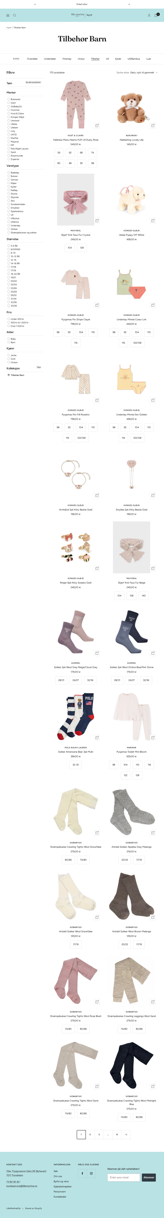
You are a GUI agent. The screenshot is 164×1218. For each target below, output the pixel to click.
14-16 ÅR (15, 263)
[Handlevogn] (156, 15)
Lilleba (13, 124)
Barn (12, 342)
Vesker (14, 229)
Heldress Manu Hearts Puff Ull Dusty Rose (75, 139)
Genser (14, 179)
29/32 (13, 295)
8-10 (13, 253)
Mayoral (14, 141)
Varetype (13, 165)
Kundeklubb (60, 1196)
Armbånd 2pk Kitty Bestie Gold (75, 509)
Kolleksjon (13, 368)
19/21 (13, 277)
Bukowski (15, 99)
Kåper (13, 183)
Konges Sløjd (17, 117)
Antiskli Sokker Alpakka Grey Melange (132, 846)
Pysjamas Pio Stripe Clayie (76, 319)
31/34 (13, 298)
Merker (11, 92)
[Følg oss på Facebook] (82, 1173)
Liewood (14, 120)
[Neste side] (126, 1134)
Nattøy (14, 190)
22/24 (13, 284)
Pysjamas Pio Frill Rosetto (76, 414)
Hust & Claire (17, 113)
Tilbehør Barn (17, 375)
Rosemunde (16, 155)
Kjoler (118, 58)
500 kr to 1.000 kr (19, 322)
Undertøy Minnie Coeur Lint (131, 319)
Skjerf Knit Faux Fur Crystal (75, 234)
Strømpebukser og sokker (23, 232)
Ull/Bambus (134, 58)
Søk (56, 1171)
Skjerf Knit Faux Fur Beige (131, 582)
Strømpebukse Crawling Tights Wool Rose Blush (75, 1016)
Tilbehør (95, 58)
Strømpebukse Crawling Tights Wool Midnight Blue (131, 1102)
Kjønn (10, 348)
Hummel (14, 110)
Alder (10, 332)
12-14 (13, 260)
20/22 (13, 281)
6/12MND (15, 249)
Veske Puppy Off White (131, 234)
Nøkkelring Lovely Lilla (132, 139)
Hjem (9, 27)
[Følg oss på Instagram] (91, 1173)
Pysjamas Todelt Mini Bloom (132, 751)
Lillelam (14, 127)
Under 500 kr (17, 319)
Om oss (58, 1176)
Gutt (12, 359)
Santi (13, 152)
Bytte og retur (61, 1181)
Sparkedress (16, 211)
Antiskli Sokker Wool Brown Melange (131, 931)
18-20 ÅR (15, 274)
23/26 (13, 288)
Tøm (39, 367)
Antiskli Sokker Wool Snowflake (75, 931)
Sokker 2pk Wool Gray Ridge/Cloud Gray (75, 667)
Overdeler (32, 58)
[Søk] (14, 15)
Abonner (149, 1177)
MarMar (14, 138)
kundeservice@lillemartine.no (21, 1186)
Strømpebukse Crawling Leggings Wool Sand (131, 1016)
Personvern (60, 1191)
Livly (12, 131)
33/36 (13, 302)
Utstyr (81, 58)
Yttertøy (66, 58)
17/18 (13, 267)
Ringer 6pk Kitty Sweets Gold (75, 582)
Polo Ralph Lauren (19, 148)
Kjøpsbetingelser (63, 1186)
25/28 (13, 291)
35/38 (13, 305)
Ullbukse (14, 218)
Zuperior (14, 159)
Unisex (14, 362)
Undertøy (15, 225)
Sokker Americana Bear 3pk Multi (75, 751)
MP (12, 145)
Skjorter (14, 197)
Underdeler (50, 58)
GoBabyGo (16, 106)
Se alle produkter (33, 82)
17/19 (13, 270)
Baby (13, 339)
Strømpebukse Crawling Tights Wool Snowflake (75, 846)
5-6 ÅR (14, 246)
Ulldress (14, 222)
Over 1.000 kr (17, 326)
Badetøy (14, 172)
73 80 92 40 (13, 1181)
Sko (12, 200)
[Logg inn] (149, 15)
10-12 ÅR (15, 256)
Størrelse (12, 239)
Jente (13, 355)
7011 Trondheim (14, 1175)
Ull (107, 58)
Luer (148, 58)
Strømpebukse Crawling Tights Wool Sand (75, 1100)
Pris (9, 312)
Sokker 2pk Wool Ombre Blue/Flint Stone (131, 667)
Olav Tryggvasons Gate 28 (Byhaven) (26, 1171)
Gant (13, 103)
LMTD (13, 134)
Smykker (15, 207)
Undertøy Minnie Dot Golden (131, 414)
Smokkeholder (17, 204)
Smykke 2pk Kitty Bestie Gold (131, 509)
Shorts (13, 193)
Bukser (14, 176)
